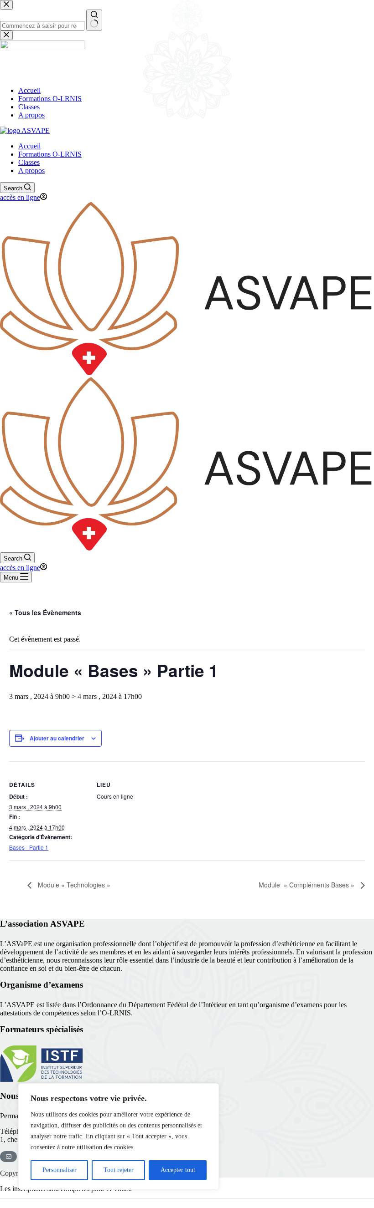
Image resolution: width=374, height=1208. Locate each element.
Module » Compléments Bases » (307, 884)
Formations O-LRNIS (50, 154)
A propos (31, 170)
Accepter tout (178, 1170)
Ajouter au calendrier (57, 738)
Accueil (29, 146)
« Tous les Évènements (45, 612)
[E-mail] (8, 1156)
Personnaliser (59, 1170)
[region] (118, 1136)
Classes (29, 162)
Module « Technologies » (73, 884)
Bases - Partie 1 (28, 847)
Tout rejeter (119, 1170)
